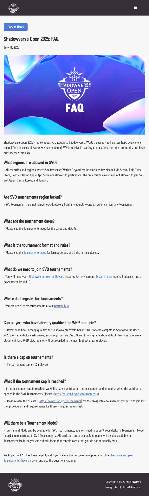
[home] (13, 8)
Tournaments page (35, 252)
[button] (85, 8)
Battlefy (80, 276)
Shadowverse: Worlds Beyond (46, 276)
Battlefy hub (61, 306)
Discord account (105, 276)
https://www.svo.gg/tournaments (60, 401)
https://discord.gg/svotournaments (76, 394)
